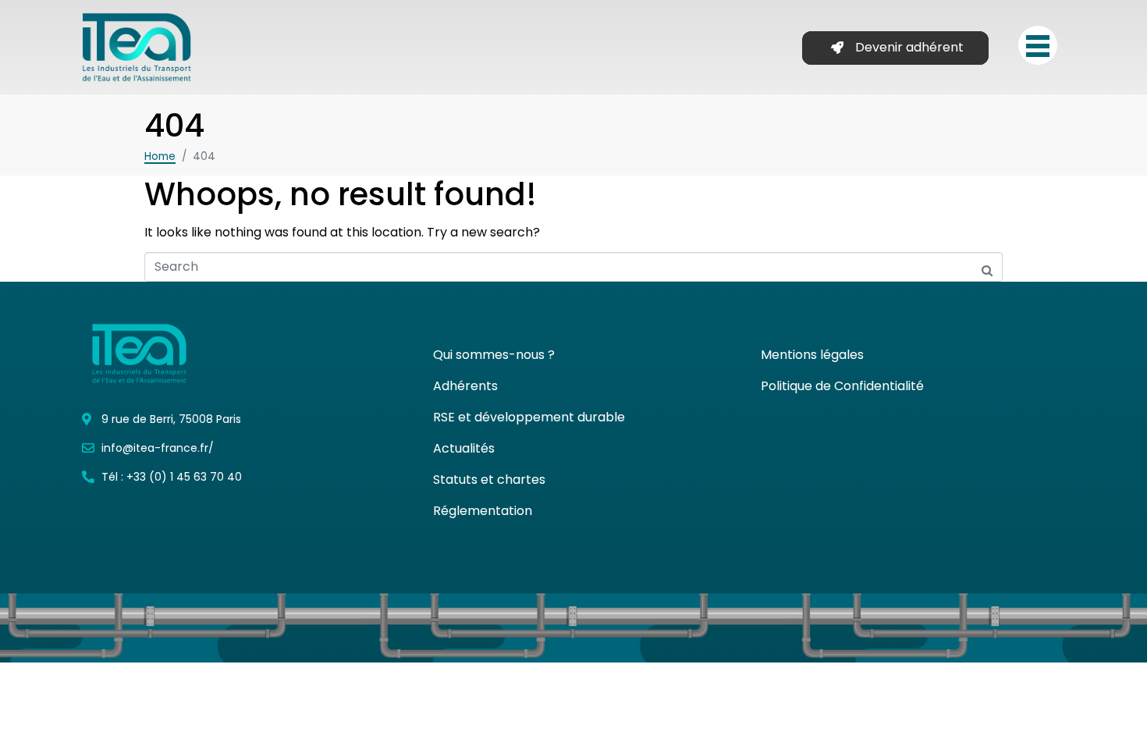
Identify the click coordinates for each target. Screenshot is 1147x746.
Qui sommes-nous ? (494, 355)
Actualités (464, 448)
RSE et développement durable (529, 417)
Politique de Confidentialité (842, 386)
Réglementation (482, 511)
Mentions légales (812, 355)
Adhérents (465, 386)
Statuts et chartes (489, 479)
